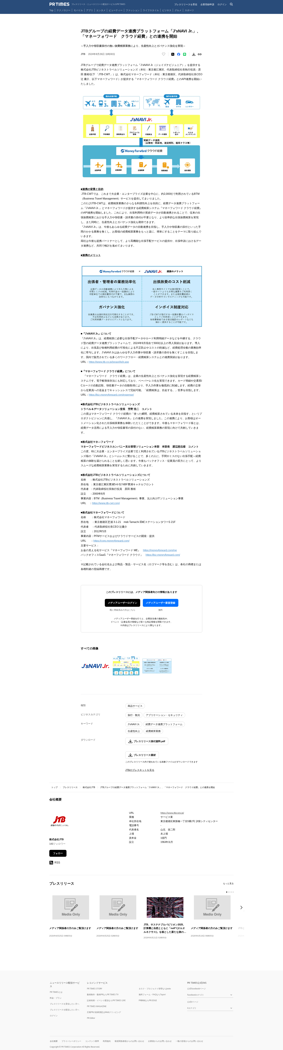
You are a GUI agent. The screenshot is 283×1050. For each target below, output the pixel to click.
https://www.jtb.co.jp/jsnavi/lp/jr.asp (109, 362)
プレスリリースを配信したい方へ (64, 1009)
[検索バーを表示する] (231, 4)
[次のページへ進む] (242, 908)
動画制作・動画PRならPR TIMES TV (102, 994)
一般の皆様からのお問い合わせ (189, 1041)
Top (51, 10)
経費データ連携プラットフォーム (164, 724)
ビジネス (166, 10)
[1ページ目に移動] (226, 892)
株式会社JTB (89, 787)
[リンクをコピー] (199, 54)
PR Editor (91, 1018)
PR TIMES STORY (94, 988)
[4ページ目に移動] (231, 892)
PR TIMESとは (56, 992)
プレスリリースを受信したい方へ (64, 1003)
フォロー (58, 853)
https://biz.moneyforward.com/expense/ (111, 394)
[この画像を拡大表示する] (95, 666)
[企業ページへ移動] (59, 822)
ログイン (222, 4)
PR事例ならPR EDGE (148, 1000)
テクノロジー (63, 10)
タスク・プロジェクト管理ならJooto (155, 988)
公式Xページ (192, 1001)
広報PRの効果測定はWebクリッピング (104, 1012)
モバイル (78, 10)
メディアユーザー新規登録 (160, 602)
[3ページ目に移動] (229, 892)
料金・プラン (56, 998)
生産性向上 (134, 731)
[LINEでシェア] (184, 54)
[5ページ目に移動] (233, 892)
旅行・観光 (134, 715)
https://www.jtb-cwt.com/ (106, 503)
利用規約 (107, 1041)
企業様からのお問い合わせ (160, 1041)
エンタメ (100, 10)
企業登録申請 (207, 4)
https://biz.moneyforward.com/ (163, 554)
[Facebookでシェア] (178, 54)
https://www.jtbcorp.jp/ (172, 812)
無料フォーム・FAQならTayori (152, 994)
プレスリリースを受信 (185, 4)
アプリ (89, 10)
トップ (54, 787)
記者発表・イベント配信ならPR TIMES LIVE (106, 1000)
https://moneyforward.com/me (160, 550)
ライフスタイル (151, 10)
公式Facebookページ (196, 988)
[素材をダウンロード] (193, 54)
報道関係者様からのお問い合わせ (129, 1041)
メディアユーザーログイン (122, 602)
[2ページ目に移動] (228, 892)
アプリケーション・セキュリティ (164, 715)
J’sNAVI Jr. (134, 724)
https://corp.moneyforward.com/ (111, 540)
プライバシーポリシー (71, 1041)
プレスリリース (70, 787)
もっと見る (228, 883)
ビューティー (116, 10)
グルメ (178, 10)
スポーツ (189, 10)
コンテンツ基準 (92, 1041)
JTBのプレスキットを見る (139, 770)
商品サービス (135, 706)
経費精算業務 (153, 731)
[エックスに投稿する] (172, 54)
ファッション (133, 10)
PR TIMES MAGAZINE (96, 1006)
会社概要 (54, 1041)
